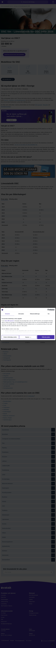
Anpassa (27, 337)
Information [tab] (21, 313)
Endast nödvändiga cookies (10, 337)
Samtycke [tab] (7, 313)
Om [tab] (48, 313)
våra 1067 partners (9, 320)
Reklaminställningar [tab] (35, 313)
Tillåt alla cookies (46, 337)
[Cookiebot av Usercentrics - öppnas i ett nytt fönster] (48, 310)
